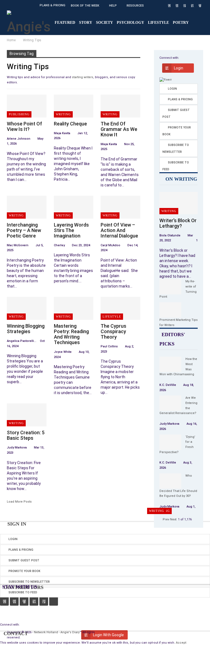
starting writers (82, 77)
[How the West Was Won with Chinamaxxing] (170, 364)
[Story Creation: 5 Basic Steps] (26, 414)
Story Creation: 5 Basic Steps (26, 435)
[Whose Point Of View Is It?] (26, 106)
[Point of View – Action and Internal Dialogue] (120, 207)
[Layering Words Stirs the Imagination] (74, 207)
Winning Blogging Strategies (26, 328)
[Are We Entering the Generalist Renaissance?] (170, 403)
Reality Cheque (70, 124)
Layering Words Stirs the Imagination (71, 230)
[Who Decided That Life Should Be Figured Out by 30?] (170, 481)
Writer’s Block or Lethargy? (178, 223)
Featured (65, 22)
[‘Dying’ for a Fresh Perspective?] (170, 442)
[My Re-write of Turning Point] (170, 286)
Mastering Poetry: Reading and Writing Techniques (71, 334)
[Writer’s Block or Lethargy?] (178, 203)
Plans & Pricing (52, 5)
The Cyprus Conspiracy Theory (113, 331)
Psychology (130, 22)
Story (85, 22)
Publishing (19, 114)
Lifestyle (158, 22)
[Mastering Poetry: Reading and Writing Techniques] (74, 308)
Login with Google (180, 69)
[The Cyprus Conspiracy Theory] (120, 308)
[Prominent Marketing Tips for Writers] (170, 310)
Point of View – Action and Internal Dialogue (119, 230)
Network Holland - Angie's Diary (57, 632)
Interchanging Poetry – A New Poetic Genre (24, 230)
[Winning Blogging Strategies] (26, 308)
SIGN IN (16, 524)
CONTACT (15, 633)
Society (104, 22)
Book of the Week (85, 5)
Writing (63, 114)
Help (113, 5)
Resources (135, 5)
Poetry (181, 22)
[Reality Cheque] (74, 106)
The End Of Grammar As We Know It (119, 129)
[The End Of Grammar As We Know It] (120, 106)
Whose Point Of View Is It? (24, 126)
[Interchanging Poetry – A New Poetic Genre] (26, 207)
